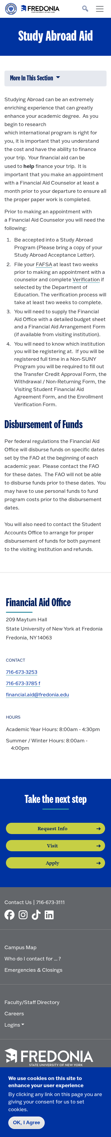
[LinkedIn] (51, 915)
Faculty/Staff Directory (31, 1002)
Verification (86, 279)
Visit (52, 845)
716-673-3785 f (23, 683)
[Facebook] (10, 915)
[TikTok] (38, 915)
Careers (14, 1013)
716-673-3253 (21, 672)
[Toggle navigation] (100, 9)
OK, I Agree (26, 1122)
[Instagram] (24, 915)
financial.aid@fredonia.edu (37, 694)
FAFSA (44, 264)
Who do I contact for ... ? (32, 958)
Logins (12, 1025)
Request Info (52, 828)
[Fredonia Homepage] (32, 7)
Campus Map (20, 947)
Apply (52, 862)
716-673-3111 (50, 902)
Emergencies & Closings (33, 970)
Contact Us (18, 902)
